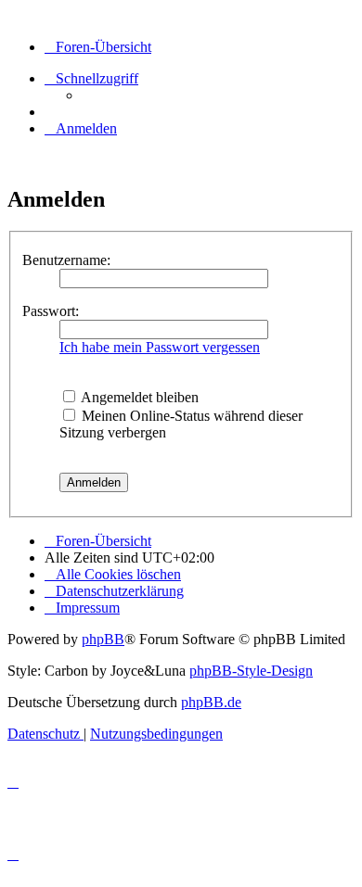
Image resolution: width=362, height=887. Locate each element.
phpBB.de (211, 702)
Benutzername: (66, 260)
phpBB (103, 639)
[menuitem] (81, 128)
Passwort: (50, 311)
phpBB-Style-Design (251, 670)
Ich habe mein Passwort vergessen (159, 347)
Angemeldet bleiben (138, 397)
